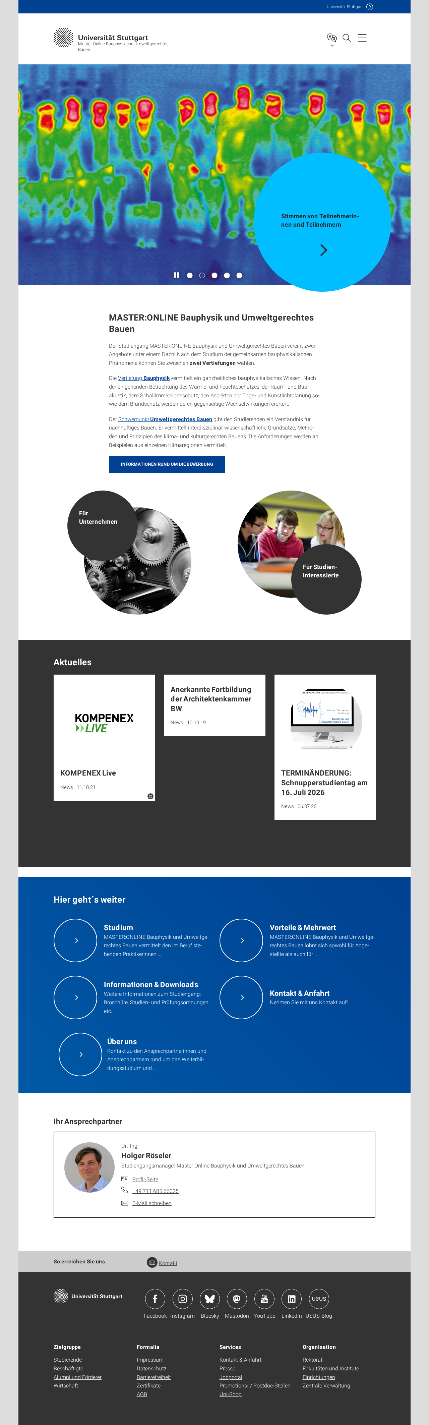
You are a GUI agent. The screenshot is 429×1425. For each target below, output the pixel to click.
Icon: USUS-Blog (319, 1299)
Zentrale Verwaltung (326, 1385)
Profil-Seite (145, 1179)
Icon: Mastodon (237, 1299)
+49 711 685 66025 (155, 1190)
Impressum (150, 1359)
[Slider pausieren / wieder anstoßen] (177, 275)
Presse (227, 1368)
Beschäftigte (68, 1368)
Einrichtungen (319, 1376)
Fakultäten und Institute (331, 1368)
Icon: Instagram (183, 1299)
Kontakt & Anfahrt (240, 1359)
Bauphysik (156, 377)
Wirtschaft (66, 1385)
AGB (142, 1394)
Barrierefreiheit (154, 1376)
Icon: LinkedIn (292, 1299)
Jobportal (231, 1376)
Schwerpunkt (133, 418)
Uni (345, 6)
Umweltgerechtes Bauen (180, 418)
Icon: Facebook (155, 1299)
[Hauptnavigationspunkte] (362, 38)
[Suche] (347, 38)
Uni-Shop (231, 1394)
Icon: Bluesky (210, 1299)
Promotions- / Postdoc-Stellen (255, 1385)
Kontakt (168, 1262)
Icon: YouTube (264, 1299)
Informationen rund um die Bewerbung (167, 464)
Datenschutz (152, 1368)
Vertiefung (130, 377)
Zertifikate (149, 1385)
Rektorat (312, 1359)
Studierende (68, 1359)
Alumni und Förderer (78, 1376)
